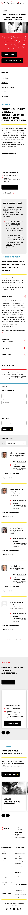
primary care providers (10, 214)
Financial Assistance (20, 853)
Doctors (4, 92)
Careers (17, 876)
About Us (3, 851)
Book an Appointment (11, 60)
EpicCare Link (4, 880)
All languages (6, 402)
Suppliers (3, 885)
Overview (4, 78)
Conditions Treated (7, 87)
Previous (3, 733)
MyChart (17, 240)
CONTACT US (8, 682)
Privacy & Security (19, 897)
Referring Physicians (6, 882)
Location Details (9, 187)
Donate (3, 897)
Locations (4, 96)
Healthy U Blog (19, 861)
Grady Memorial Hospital (20, 466)
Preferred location (5, 393)
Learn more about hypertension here (13, 331)
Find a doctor (9, 54)
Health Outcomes (5, 856)
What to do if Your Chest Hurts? (12, 803)
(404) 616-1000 (13, 175)
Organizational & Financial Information (20, 891)
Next (17, 640)
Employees (4, 877)
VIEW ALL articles (10, 774)
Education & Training (20, 879)
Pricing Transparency (20, 894)
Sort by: (3, 443)
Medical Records (19, 863)
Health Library (18, 858)
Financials (3, 853)
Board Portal (4, 875)
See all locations (7, 193)
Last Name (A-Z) (11, 443)
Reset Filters (5, 386)
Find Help (17, 856)
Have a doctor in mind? (7, 418)
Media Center (4, 861)
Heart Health (7, 799)
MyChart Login (19, 866)
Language (3, 399)
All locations (6, 396)
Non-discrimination (20, 888)
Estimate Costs (18, 851)
